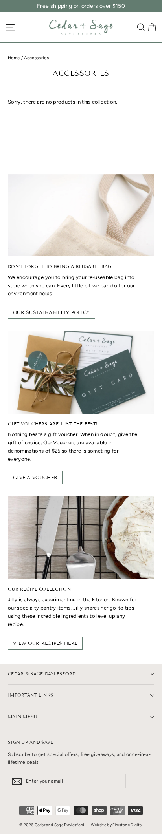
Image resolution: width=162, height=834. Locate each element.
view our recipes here (45, 643)
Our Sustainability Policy (51, 312)
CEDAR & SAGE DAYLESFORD (42, 674)
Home (14, 57)
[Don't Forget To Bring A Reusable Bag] (81, 215)
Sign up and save (30, 742)
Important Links (30, 695)
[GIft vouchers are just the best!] (81, 372)
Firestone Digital (127, 824)
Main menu (22, 716)
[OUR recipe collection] (81, 537)
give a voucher (35, 477)
